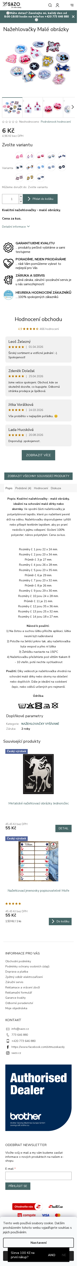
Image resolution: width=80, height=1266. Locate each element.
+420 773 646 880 (23, 1041)
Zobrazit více (38, 455)
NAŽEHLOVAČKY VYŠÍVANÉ (40, 724)
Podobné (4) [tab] (23, 488)
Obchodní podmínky (18, 961)
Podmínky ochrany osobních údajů (27, 966)
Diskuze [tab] (56, 488)
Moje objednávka (16, 1008)
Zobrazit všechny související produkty (38, 476)
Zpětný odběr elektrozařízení (24, 977)
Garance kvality (15, 998)
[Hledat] (49, 5)
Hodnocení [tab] (41, 488)
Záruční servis (14, 982)
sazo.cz (16, 1053)
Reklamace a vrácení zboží (22, 987)
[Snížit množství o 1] (21, 201)
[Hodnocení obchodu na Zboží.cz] (27, 1206)
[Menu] (72, 5)
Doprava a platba (16, 972)
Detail (63, 828)
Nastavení (39, 1242)
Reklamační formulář (18, 993)
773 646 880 (19, 1035)
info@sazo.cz (20, 1029)
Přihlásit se (18, 1186)
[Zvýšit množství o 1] (21, 196)
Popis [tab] (9, 488)
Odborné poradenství (19, 1003)
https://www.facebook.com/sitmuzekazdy (38, 1047)
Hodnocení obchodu (38, 319)
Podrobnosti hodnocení (56, 122)
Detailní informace (14, 227)
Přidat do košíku (43, 199)
